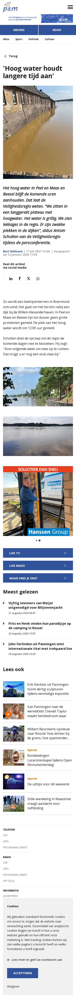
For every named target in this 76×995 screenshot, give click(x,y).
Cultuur (50, 39)
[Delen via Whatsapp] (38, 279)
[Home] (19, 7)
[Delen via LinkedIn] (10, 279)
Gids (6, 841)
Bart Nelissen (13, 251)
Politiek (34, 39)
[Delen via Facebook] (19, 279)
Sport (18, 39)
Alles (6, 39)
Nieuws (19, 30)
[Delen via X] (28, 279)
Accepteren (22, 973)
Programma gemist (15, 847)
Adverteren (10, 896)
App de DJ (8, 881)
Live (5, 835)
